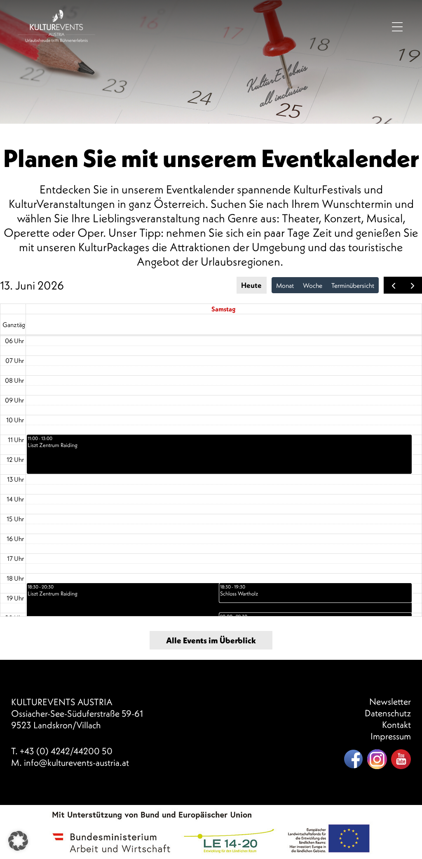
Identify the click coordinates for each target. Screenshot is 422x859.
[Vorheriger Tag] (393, 285)
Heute (251, 285)
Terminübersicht (352, 285)
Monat (285, 285)
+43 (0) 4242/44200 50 (66, 751)
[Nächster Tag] (412, 285)
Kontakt (396, 724)
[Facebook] (353, 759)
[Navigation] (397, 26)
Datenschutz (388, 713)
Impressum (390, 736)
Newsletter (390, 701)
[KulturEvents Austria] (56, 12)
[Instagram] (377, 759)
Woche (312, 285)
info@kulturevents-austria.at (76, 762)
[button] (18, 841)
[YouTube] (401, 759)
